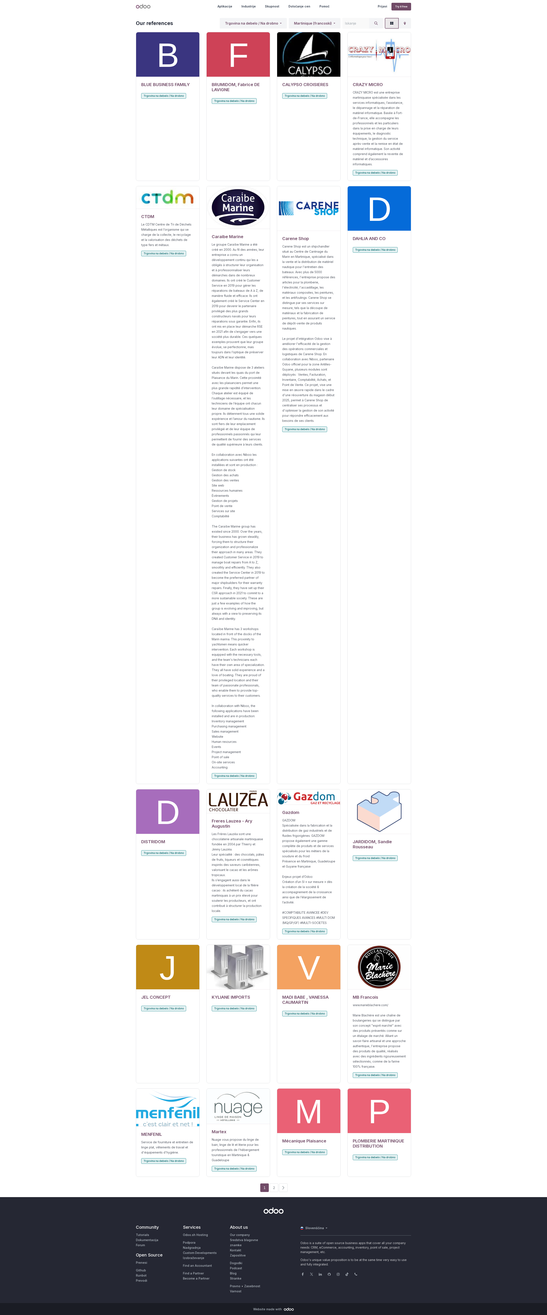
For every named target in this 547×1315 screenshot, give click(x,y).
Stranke (235, 1278)
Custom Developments (200, 1253)
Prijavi (382, 6)
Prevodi (141, 1280)
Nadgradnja (192, 1247)
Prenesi (141, 1262)
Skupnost (272, 6)
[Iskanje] (376, 23)
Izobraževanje (193, 1258)
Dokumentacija (147, 1240)
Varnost (235, 1291)
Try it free (401, 6)
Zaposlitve (238, 1255)
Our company (240, 1235)
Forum (140, 1245)
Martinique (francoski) (313, 23)
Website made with (268, 1309)
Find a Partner (193, 1273)
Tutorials (142, 1235)
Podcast (236, 1268)
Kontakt (235, 1250)
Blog (233, 1273)
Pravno (235, 1286)
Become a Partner (196, 1278)
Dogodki (236, 1263)
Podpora (189, 1242)
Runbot (141, 1275)
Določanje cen (299, 6)
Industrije (248, 6)
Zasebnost (252, 1286)
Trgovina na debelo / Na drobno (251, 23)
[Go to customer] (167, 54)
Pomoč (324, 6)
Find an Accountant (197, 1265)
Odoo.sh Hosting (195, 1235)
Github (141, 1270)
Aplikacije (225, 6)
